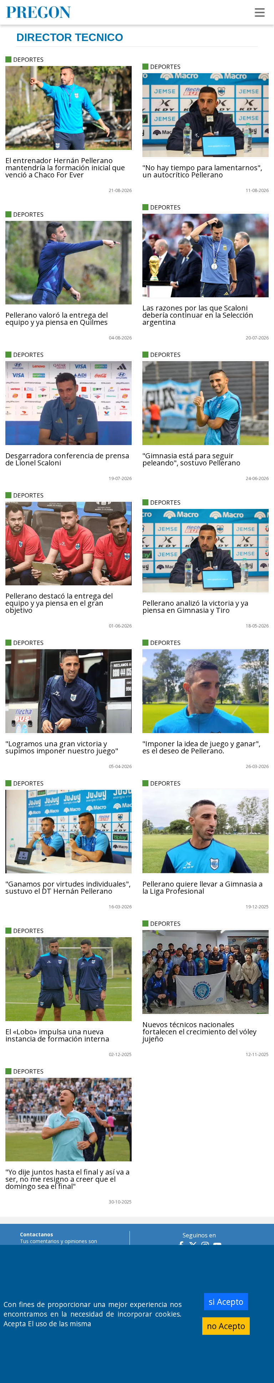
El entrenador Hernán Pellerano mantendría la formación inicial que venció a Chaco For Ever (65, 168)
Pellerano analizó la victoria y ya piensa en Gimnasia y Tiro (195, 606)
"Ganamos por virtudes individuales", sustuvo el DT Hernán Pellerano (68, 887)
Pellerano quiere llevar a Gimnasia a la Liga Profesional (202, 887)
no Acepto (226, 1326)
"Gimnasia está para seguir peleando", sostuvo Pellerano (191, 459)
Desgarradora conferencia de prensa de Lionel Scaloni (67, 459)
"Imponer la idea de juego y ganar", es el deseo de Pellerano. (201, 747)
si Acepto (226, 1301)
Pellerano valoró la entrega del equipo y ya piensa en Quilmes (56, 318)
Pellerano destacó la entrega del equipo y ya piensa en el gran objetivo (59, 603)
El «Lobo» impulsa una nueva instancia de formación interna (57, 1035)
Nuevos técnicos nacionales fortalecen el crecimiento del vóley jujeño (199, 1032)
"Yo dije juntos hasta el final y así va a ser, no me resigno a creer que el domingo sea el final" (67, 1179)
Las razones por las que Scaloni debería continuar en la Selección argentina (197, 315)
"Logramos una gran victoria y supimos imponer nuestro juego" (61, 747)
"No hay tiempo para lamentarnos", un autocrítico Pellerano (202, 171)
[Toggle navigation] (260, 12)
